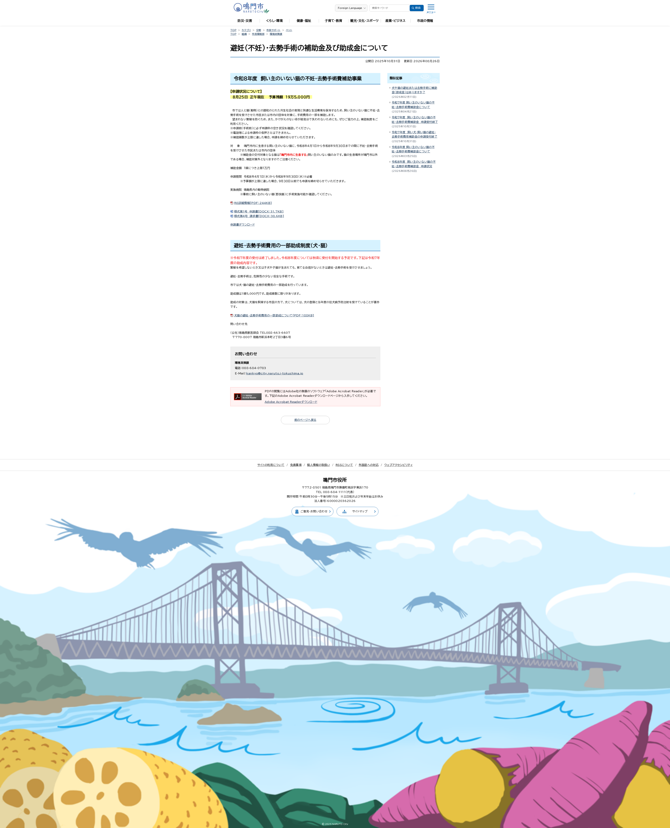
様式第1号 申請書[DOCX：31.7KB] (259, 211)
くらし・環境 (274, 20)
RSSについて (344, 465)
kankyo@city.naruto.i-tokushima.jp (274, 373)
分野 (258, 30)
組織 (244, 34)
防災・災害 (245, 20)
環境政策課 (276, 34)
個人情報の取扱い (318, 465)
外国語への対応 (369, 465)
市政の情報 (425, 20)
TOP (233, 30)
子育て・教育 (333, 20)
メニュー (431, 12)
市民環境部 (258, 34)
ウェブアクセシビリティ (398, 465)
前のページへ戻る (305, 419)
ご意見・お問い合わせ (313, 511)
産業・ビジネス (395, 20)
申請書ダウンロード (242, 224)
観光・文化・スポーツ (364, 20)
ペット (289, 30)
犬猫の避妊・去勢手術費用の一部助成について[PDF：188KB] (274, 315)
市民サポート (273, 30)
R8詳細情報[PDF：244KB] (253, 203)
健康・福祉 (304, 20)
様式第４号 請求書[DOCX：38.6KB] (259, 216)
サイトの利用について (270, 465)
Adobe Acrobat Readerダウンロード (291, 401)
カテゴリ (246, 30)
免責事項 (296, 465)
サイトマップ (359, 511)
